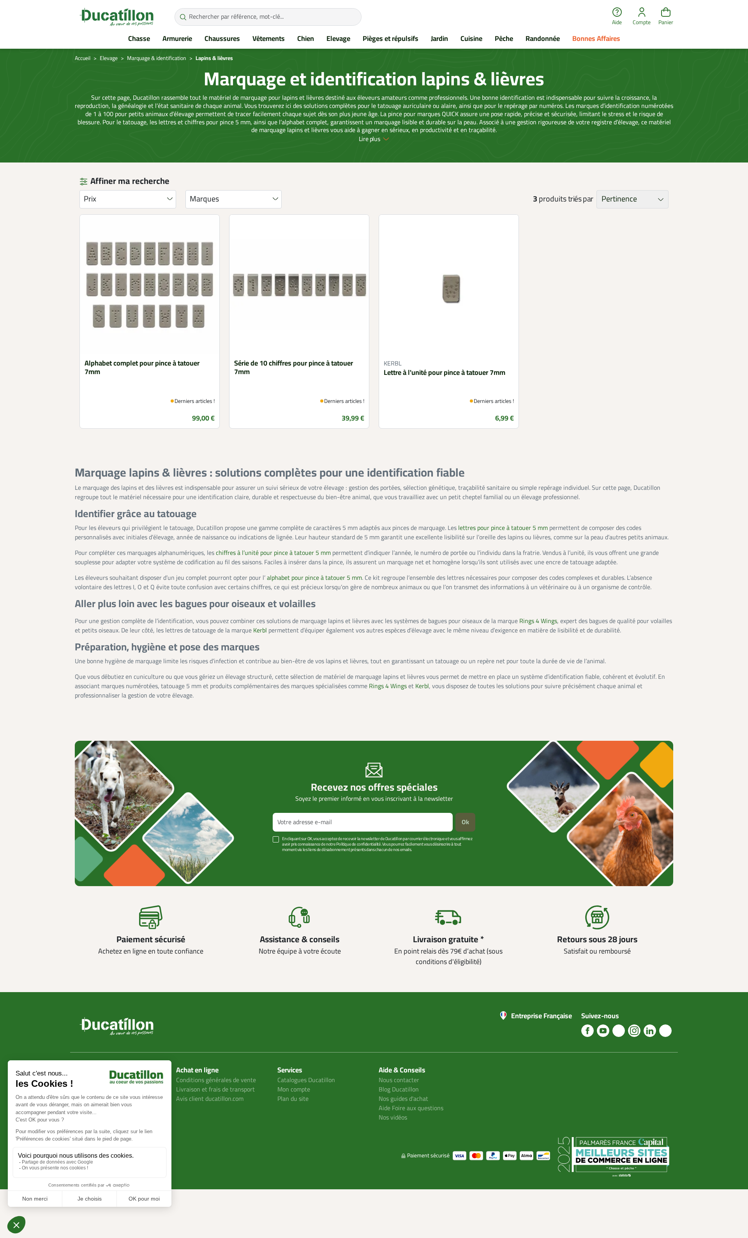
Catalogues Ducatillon (306, 1080)
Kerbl (260, 630)
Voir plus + (101, 861)
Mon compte (293, 1089)
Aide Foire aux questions (411, 1108)
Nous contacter (399, 1080)
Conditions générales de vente (216, 1080)
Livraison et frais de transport (215, 1089)
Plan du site (293, 1099)
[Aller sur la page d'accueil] (116, 17)
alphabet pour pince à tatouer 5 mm (314, 578)
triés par (580, 199)
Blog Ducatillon (399, 1089)
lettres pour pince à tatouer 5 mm (503, 528)
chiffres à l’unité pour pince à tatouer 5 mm (273, 553)
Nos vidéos (393, 1117)
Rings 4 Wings (538, 621)
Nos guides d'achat (403, 1099)
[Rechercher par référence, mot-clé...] (183, 17)
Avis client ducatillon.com (209, 1099)
